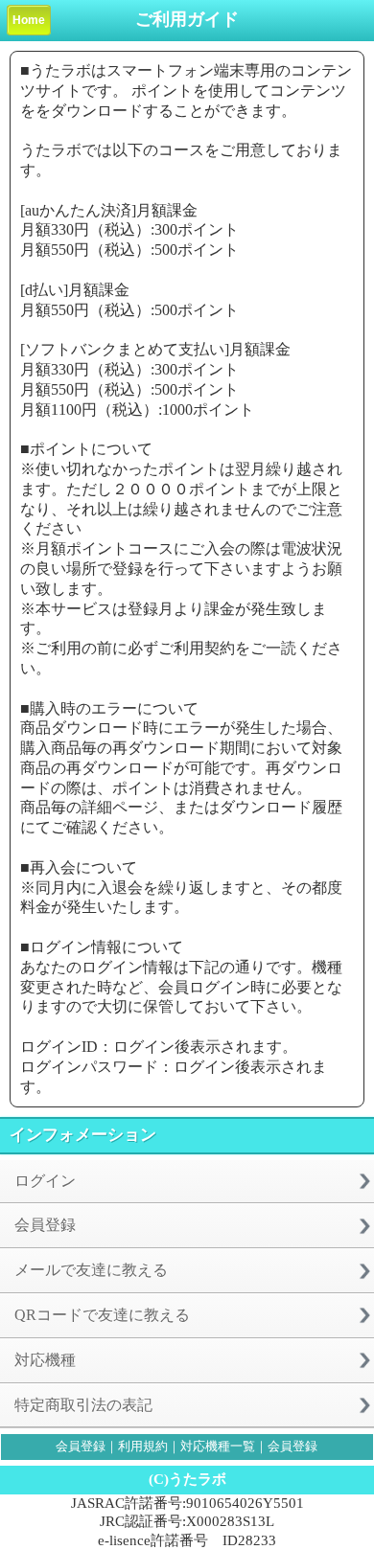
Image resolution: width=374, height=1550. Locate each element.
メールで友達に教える (91, 1270)
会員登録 (45, 1225)
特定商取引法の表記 (83, 1405)
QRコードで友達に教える (102, 1315)
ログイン (45, 1181)
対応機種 (45, 1360)
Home (28, 20)
